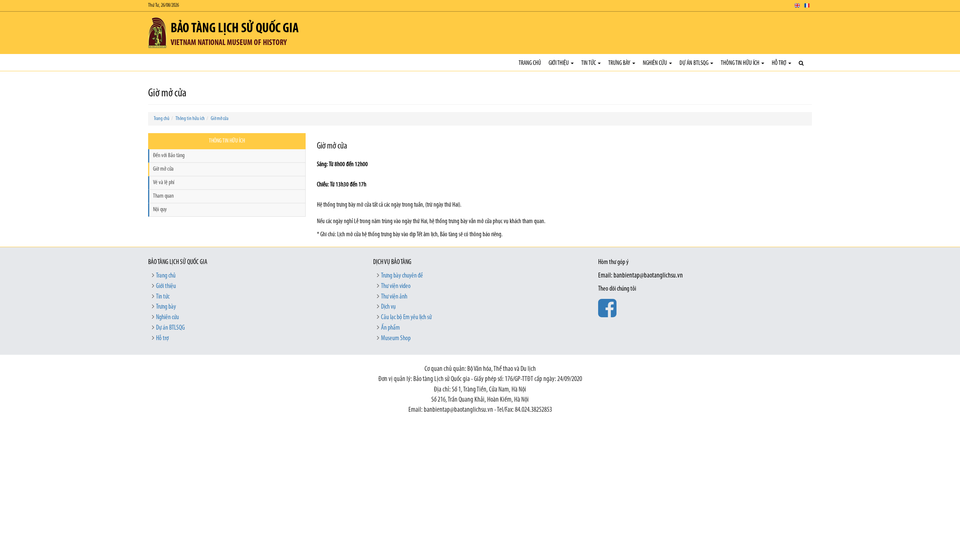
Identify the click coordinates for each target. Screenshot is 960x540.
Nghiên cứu (655, 63)
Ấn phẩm (390, 328)
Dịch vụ (388, 307)
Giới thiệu (559, 63)
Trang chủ (530, 63)
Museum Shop (396, 338)
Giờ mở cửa (219, 119)
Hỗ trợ (780, 63)
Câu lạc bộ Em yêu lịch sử (406, 317)
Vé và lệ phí (163, 183)
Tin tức (589, 63)
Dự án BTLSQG (695, 63)
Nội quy (160, 210)
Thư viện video (396, 286)
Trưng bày (620, 63)
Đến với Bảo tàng (168, 156)
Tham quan (163, 196)
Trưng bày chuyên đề (402, 276)
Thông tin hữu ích (740, 63)
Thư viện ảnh (394, 297)
